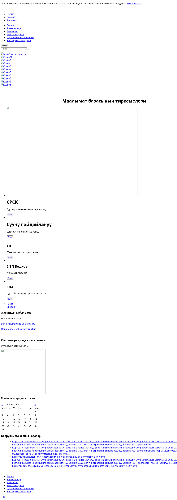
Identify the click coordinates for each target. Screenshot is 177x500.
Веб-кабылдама (15, 485)
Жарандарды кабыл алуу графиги (19, 328)
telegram (6, 8)
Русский (11, 17)
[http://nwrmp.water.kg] (14, 54)
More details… (134, 3)
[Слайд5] (6, 72)
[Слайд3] (6, 66)
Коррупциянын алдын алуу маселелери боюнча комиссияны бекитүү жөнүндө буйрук (58, 456)
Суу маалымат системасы (20, 488)
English (10, 13)
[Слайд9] (6, 84)
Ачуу (10, 214)
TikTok (15, 8)
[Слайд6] (6, 75)
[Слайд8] (6, 81)
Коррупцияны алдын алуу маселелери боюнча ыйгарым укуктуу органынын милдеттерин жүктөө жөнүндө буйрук (74, 465)
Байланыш (12, 482)
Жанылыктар (14, 479)
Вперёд (11, 306)
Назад (10, 303)
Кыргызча (12, 20)
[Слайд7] (6, 78)
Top (3, 496)
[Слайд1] (6, 60)
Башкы (10, 476)
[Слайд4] (6, 69)
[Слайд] (5, 63)
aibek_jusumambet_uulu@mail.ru (18, 323)
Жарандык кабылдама (19, 491)
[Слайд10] (6, 57)
